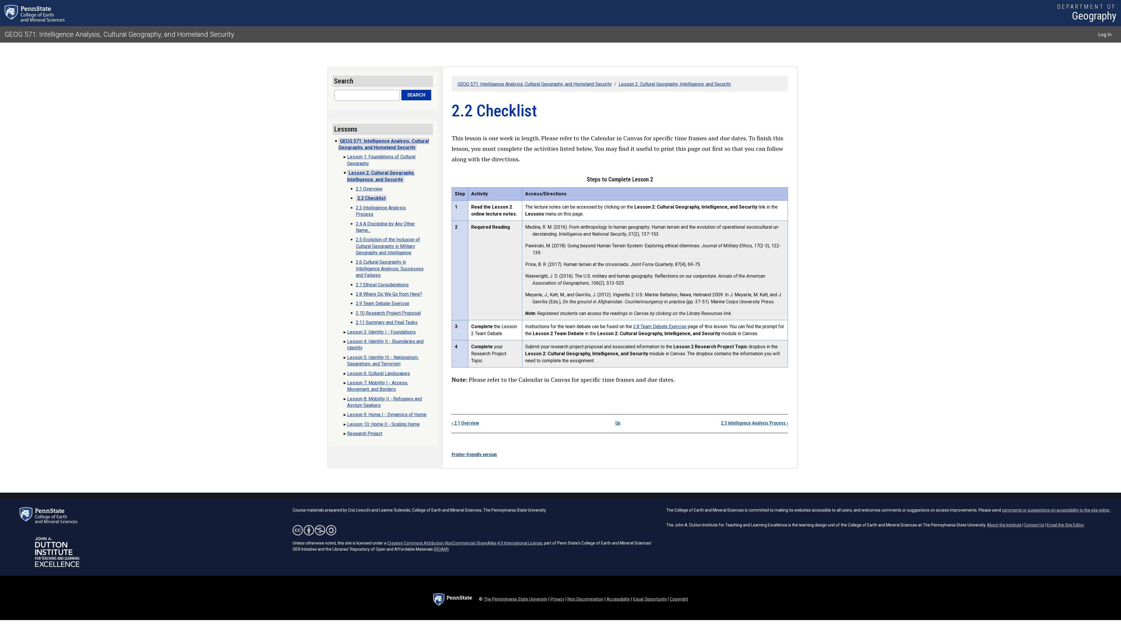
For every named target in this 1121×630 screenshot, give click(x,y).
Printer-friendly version (474, 454)
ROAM (441, 549)
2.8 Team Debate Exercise (660, 326)
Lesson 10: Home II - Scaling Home (383, 424)
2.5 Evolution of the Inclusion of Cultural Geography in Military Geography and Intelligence (388, 246)
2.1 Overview (465, 423)
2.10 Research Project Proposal (388, 313)
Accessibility (618, 599)
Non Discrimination (585, 599)
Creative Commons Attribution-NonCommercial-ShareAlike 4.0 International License (464, 543)
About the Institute (1004, 525)
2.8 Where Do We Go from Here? (389, 294)
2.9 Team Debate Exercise (382, 303)
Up (617, 423)
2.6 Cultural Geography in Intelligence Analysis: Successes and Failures (390, 268)
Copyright (679, 599)
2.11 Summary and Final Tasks (386, 322)
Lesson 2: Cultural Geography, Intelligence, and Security (675, 84)
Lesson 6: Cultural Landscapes (378, 373)
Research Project (364, 433)
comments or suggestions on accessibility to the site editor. (1056, 510)
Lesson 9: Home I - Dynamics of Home (387, 414)
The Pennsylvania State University (515, 599)
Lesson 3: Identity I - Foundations (381, 332)
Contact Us (1034, 525)
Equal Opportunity (650, 599)
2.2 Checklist (371, 198)
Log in (1105, 34)
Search (416, 95)
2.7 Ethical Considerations (382, 285)
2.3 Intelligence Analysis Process (754, 423)
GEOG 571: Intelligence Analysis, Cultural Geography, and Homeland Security (119, 34)
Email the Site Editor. (1066, 525)
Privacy (557, 599)
